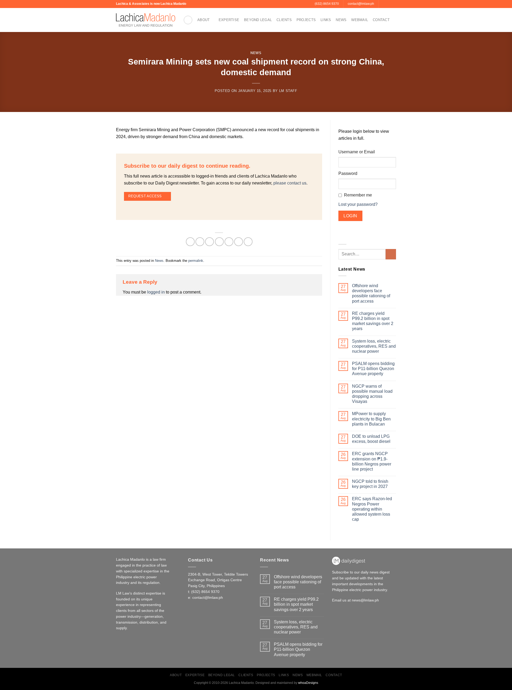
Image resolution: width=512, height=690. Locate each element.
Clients (284, 20)
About (203, 20)
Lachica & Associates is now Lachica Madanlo (151, 4)
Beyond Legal (258, 20)
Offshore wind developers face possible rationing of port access (371, 293)
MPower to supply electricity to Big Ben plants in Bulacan (371, 418)
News (341, 20)
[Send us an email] (383, 4)
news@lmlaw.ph (365, 600)
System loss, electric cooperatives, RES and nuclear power (374, 346)
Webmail (359, 20)
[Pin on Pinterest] (229, 241)
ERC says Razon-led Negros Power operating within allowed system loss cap (372, 508)
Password (347, 173)
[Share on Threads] (209, 241)
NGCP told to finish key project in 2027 (370, 484)
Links (326, 20)
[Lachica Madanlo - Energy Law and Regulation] (145, 20)
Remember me (358, 195)
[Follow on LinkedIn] (393, 4)
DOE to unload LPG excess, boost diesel (371, 439)
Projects (306, 20)
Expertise (229, 20)
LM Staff (288, 91)
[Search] (188, 20)
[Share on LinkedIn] (238, 241)
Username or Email (356, 152)
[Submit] (391, 254)
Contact (381, 20)
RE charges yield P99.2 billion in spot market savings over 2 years (372, 321)
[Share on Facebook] (190, 241)
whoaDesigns (308, 682)
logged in (156, 292)
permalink (195, 261)
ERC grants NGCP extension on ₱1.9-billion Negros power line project (371, 461)
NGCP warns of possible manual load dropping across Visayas (372, 394)
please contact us (289, 183)
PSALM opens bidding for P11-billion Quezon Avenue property (373, 368)
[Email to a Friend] (219, 241)
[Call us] (388, 4)
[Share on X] (199, 241)
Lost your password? (358, 204)
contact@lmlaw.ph (207, 598)
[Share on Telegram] (248, 241)
